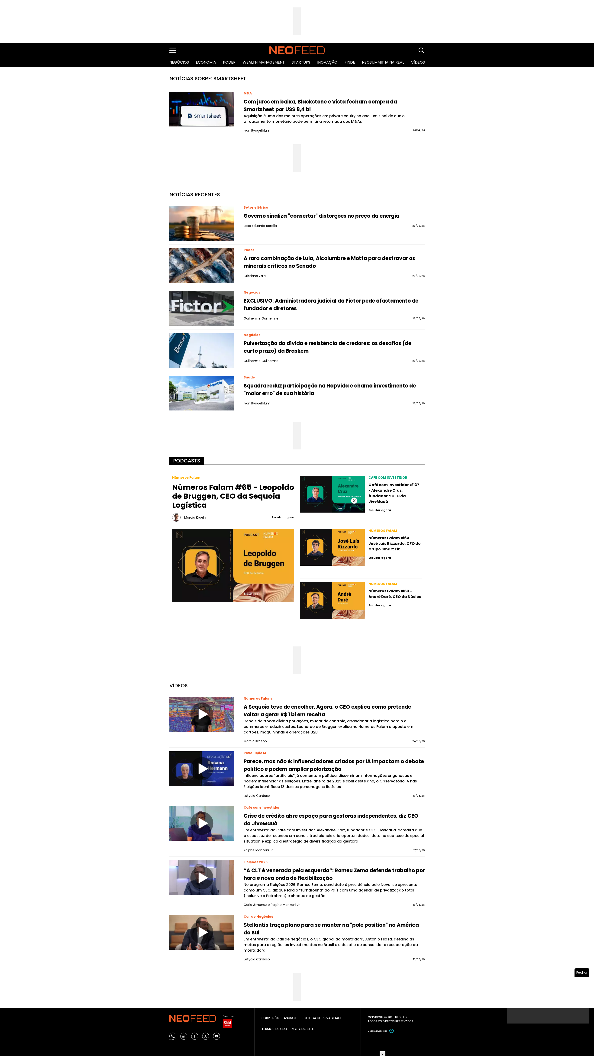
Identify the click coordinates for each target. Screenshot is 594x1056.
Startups (301, 62)
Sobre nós (270, 1018)
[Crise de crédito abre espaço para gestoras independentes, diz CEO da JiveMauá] (201, 823)
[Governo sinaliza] (201, 223)
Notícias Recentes (194, 194)
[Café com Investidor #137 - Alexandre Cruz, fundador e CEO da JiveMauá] (332, 494)
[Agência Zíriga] (391, 1030)
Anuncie (290, 1018)
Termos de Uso (274, 1029)
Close (354, 500)
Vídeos (418, 62)
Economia (206, 62)
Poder (229, 62)
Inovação (327, 62)
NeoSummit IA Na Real (383, 62)
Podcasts (186, 460)
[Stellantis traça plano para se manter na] (201, 932)
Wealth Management (264, 62)
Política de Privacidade (322, 1018)
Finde (350, 62)
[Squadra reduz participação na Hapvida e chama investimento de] (201, 393)
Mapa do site (303, 1029)
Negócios (179, 62)
